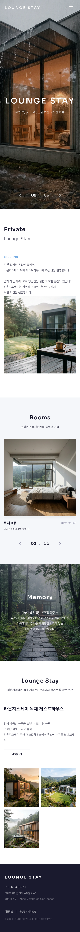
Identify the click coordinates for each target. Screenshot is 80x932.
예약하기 (17, 754)
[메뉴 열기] (70, 7)
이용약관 (9, 911)
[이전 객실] (19, 543)
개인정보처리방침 (27, 911)
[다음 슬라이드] (60, 195)
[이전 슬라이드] (20, 195)
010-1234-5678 (15, 887)
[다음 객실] (60, 543)
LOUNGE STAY (23, 8)
